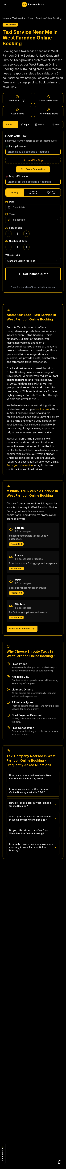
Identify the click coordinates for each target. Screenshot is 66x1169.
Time (12, 214)
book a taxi (42, 409)
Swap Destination (35, 169)
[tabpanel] (33, 211)
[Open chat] (59, 1162)
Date (11, 201)
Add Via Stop (35, 160)
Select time (19, 219)
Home (6, 18)
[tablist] (33, 124)
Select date (19, 207)
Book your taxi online (20, 465)
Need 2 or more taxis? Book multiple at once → (33, 287)
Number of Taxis (18, 241)
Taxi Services (19, 18)
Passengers (15, 228)
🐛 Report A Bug (3, 1153)
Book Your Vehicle (19, 628)
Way (16, 192)
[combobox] (33, 261)
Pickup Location (18, 146)
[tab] (10, 124)
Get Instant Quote (35, 274)
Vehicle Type (12, 254)
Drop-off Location (19, 176)
